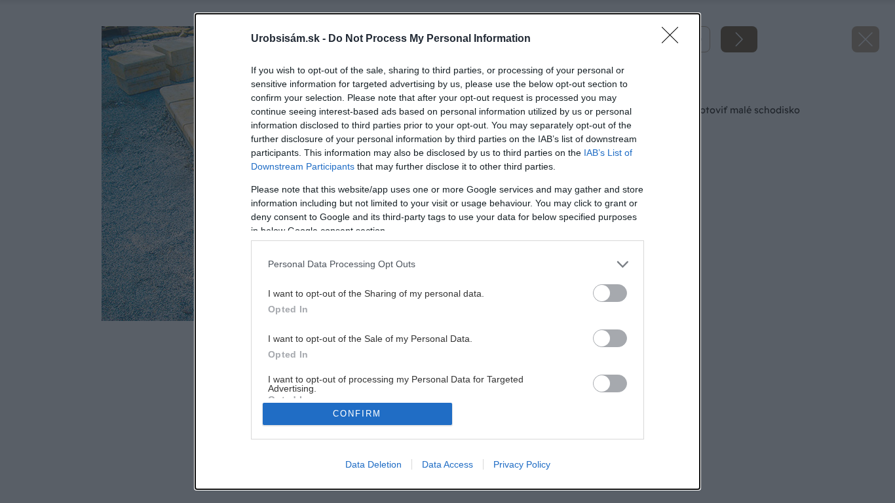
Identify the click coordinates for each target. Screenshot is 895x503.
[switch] (610, 293)
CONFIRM (357, 414)
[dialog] (447, 251)
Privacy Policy (521, 464)
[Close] (674, 39)
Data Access (447, 464)
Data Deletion (373, 464)
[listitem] (447, 264)
